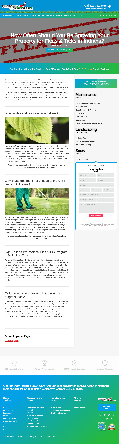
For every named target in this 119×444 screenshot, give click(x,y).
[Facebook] (97, 15)
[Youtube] (100, 15)
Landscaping (21, 15)
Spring (16, 341)
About (66, 15)
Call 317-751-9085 (95, 5)
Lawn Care (9, 341)
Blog (74, 15)
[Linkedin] (109, 15)
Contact (80, 15)
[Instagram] (106, 15)
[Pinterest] (112, 15)
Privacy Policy (50, 437)
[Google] (115, 15)
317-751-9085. (74, 388)
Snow (32, 15)
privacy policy (106, 225)
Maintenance (7, 15)
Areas (58, 15)
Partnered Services (45, 15)
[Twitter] (103, 15)
